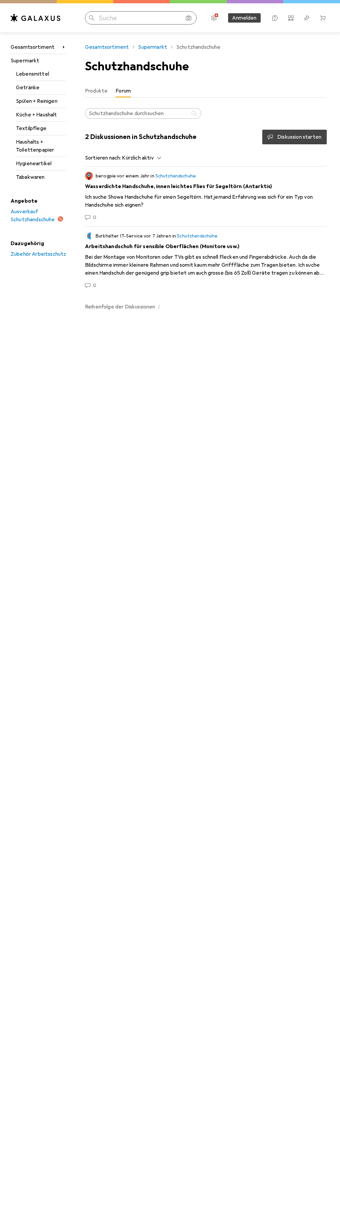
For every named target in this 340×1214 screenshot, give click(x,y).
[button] (159, 306)
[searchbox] (143, 113)
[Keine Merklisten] (306, 18)
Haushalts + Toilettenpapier (35, 146)
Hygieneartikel (33, 163)
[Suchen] (91, 18)
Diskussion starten (299, 137)
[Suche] (195, 113)
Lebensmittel (32, 74)
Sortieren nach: (103, 158)
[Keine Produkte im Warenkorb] (322, 18)
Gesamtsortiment (32, 47)
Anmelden (244, 18)
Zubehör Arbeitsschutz (38, 254)
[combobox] (139, 158)
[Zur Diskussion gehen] (206, 196)
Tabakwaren (30, 177)
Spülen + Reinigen (36, 101)
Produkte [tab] (96, 91)
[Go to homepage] (35, 18)
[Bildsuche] (189, 18)
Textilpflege (31, 128)
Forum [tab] (123, 91)
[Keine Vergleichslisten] (291, 18)
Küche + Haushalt (36, 114)
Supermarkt (25, 60)
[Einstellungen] (214, 18)
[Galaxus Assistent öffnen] (275, 18)
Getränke (28, 87)
